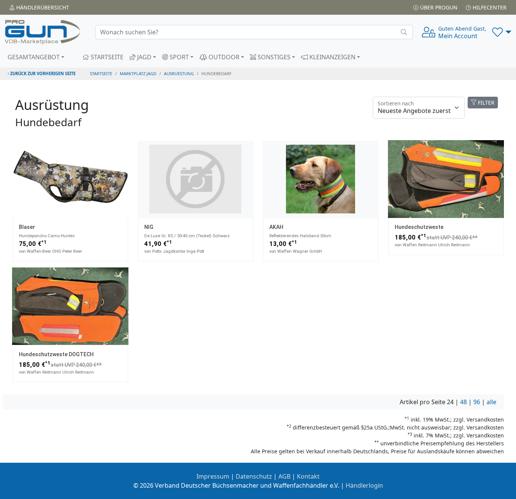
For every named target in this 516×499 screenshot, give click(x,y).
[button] (501, 32)
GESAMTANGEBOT (34, 57)
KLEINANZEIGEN (331, 57)
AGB (284, 476)
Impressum (212, 476)
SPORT (178, 57)
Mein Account (462, 32)
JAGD (143, 57)
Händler (42, 7)
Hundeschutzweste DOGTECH (56, 354)
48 (463, 402)
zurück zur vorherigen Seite (42, 73)
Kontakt (308, 476)
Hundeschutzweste (419, 227)
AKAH (276, 227)
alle (491, 402)
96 (476, 402)
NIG (148, 227)
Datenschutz (254, 476)
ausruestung (179, 73)
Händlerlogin (364, 485)
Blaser (27, 227)
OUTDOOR (223, 57)
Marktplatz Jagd (138, 73)
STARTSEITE (106, 57)
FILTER (485, 102)
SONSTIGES (273, 57)
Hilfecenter (489, 7)
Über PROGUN (438, 7)
